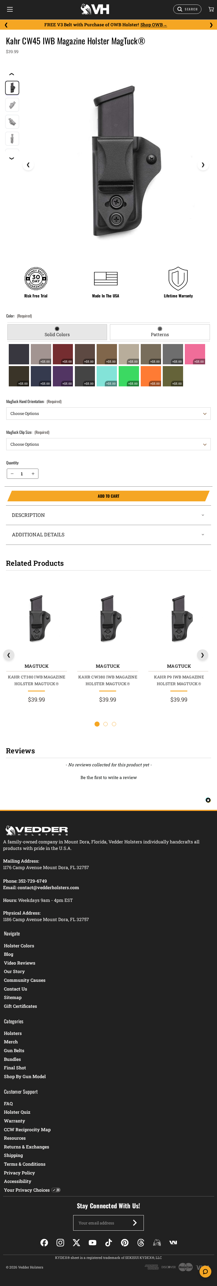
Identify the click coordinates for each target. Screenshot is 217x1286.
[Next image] (203, 164)
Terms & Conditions (24, 1164)
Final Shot (15, 1067)
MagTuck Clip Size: (27, 432)
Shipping (13, 1155)
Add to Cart (63, 496)
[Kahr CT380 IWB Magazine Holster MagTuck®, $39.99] (36, 619)
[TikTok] (109, 1243)
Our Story (14, 971)
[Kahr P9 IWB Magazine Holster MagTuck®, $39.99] (179, 619)
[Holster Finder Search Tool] (187, 9)
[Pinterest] (125, 1243)
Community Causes (24, 980)
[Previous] (6, 25)
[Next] (211, 25)
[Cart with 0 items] (211, 9)
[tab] (57, 332)
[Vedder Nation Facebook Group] (173, 1243)
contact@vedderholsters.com (48, 887)
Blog (8, 954)
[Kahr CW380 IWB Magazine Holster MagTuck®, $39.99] (107, 619)
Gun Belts (14, 1050)
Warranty (14, 1121)
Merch (11, 1042)
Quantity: (12, 462)
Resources (15, 1138)
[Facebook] (44, 1243)
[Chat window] (205, 1272)
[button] (108, 776)
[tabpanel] (108, 365)
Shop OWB (151, 24)
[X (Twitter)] (76, 1243)
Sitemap (12, 997)
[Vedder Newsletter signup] (135, 1222)
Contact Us (15, 989)
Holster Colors (19, 945)
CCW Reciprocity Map (27, 1129)
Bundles (12, 1059)
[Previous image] (28, 164)
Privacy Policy (19, 1173)
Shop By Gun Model (25, 1076)
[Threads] (141, 1243)
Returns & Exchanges (26, 1147)
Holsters (13, 1033)
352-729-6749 (32, 881)
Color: (19, 316)
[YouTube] (92, 1243)
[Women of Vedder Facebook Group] (157, 1243)
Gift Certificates (20, 1006)
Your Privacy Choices (27, 1190)
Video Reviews (19, 963)
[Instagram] (60, 1243)
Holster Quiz (17, 1112)
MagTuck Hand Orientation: (34, 401)
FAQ (8, 1103)
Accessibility (17, 1181)
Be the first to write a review (109, 777)
